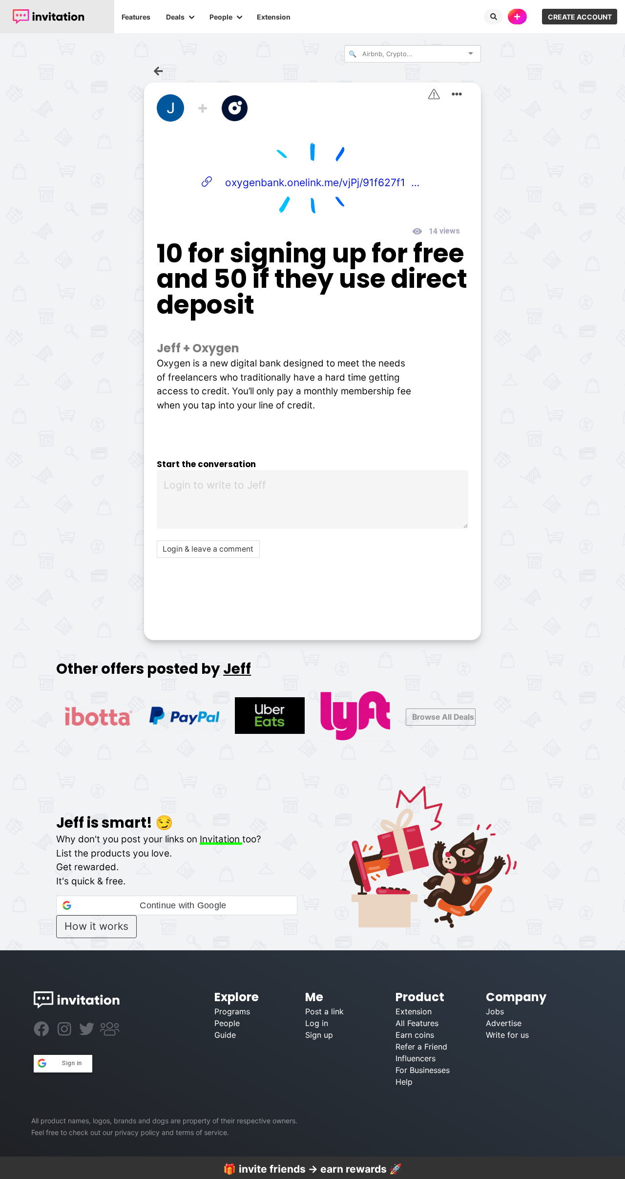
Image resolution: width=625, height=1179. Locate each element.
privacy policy (137, 1132)
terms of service (201, 1132)
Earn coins (415, 1035)
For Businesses (423, 1070)
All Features (417, 1023)
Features (136, 17)
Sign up (319, 1035)
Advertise (503, 1023)
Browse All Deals (443, 717)
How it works (96, 926)
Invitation (221, 839)
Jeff (169, 348)
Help (404, 1082)
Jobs (495, 1011)
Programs (232, 1011)
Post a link (324, 1011)
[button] (176, 905)
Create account (580, 17)
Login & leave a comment (208, 549)
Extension (274, 17)
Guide (225, 1035)
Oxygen (215, 348)
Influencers (416, 1058)
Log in (316, 1023)
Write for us (507, 1035)
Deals (175, 17)
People (220, 17)
